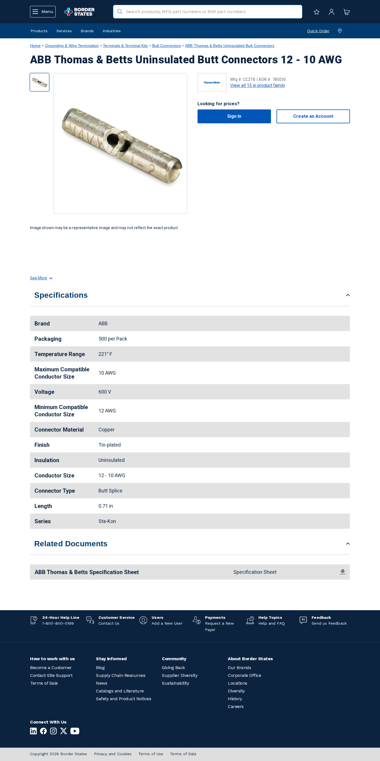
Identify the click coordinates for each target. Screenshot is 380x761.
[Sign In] (330, 12)
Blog (100, 667)
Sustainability (175, 683)
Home (35, 45)
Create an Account (313, 116)
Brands (87, 31)
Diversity (236, 691)
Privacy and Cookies (113, 754)
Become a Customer (51, 667)
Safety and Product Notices (123, 698)
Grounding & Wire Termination (72, 45)
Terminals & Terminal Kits (125, 45)
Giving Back (173, 667)
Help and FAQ (271, 623)
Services (64, 31)
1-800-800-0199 (58, 623)
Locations (237, 683)
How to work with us (52, 658)
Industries (112, 31)
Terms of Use (150, 754)
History (235, 698)
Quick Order (318, 31)
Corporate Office (244, 675)
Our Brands (239, 667)
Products (39, 31)
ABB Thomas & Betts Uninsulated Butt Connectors (229, 45)
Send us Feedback (329, 623)
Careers (236, 706)
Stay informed (111, 658)
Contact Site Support (51, 675)
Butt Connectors (166, 45)
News (101, 683)
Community (174, 658)
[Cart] (345, 12)
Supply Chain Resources (120, 675)
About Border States (250, 658)
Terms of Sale (44, 683)
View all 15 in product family (257, 85)
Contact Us (109, 623)
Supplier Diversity (179, 675)
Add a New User (167, 623)
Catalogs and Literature (120, 691)
